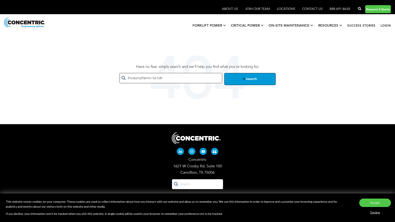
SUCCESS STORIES (361, 26)
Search (251, 79)
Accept (375, 202)
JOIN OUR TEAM (258, 9)
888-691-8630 (340, 9)
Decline (375, 212)
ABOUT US (230, 9)
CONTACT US (312, 9)
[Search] (359, 9)
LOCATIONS (286, 9)
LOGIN (386, 26)
